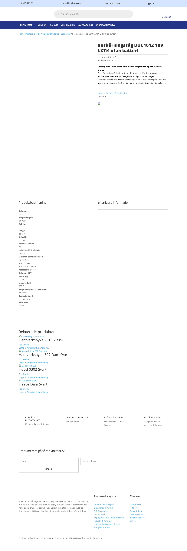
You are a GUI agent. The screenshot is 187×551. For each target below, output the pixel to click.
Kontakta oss (85, 25)
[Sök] (58, 14)
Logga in (150, 3)
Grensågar (66, 34)
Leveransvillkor (136, 514)
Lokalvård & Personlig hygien (107, 524)
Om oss (54, 25)
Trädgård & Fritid (33, 34)
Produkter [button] (26, 25)
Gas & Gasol (99, 514)
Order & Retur (136, 511)
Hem (21, 34)
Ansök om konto (105, 25)
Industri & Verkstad (103, 521)
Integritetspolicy (137, 517)
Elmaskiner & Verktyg (103, 508)
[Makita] (115, 104)
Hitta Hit (133, 508)
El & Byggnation (101, 511)
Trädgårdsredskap (50, 34)
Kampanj (42, 25)
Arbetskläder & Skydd (104, 504)
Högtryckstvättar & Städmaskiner (109, 517)
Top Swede (24, 344)
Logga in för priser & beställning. (113, 93)
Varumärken (68, 25)
